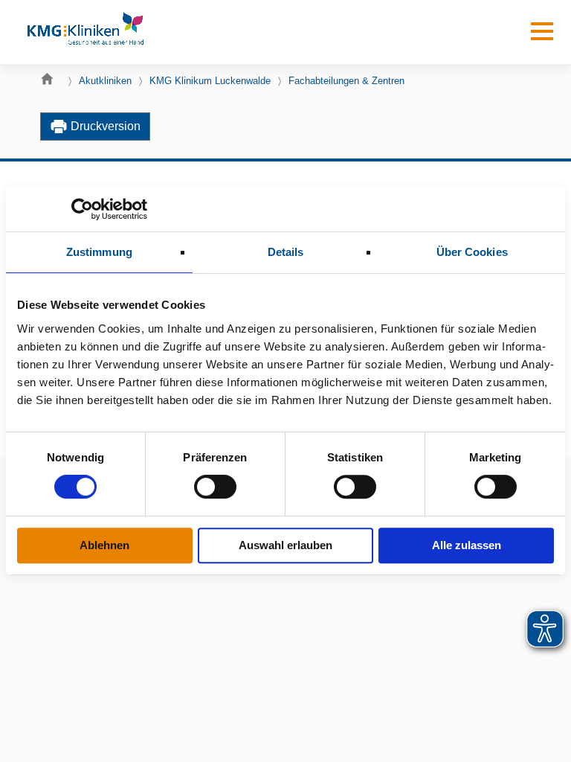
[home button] (51, 82)
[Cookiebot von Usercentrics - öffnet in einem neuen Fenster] (82, 209)
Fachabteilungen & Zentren (346, 80)
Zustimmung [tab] (99, 252)
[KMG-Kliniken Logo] (85, 32)
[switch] (215, 487)
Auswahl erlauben (285, 545)
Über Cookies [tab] (472, 252)
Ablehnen (104, 545)
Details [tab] (286, 252)
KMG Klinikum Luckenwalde (210, 80)
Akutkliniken (105, 80)
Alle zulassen (466, 545)
